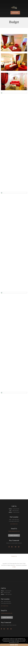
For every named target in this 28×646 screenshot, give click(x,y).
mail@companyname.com (14, 531)
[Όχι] (26, 641)
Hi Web (14, 567)
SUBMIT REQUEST (14, 535)
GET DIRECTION (14, 524)
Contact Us (14, 556)
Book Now (15, 12)
